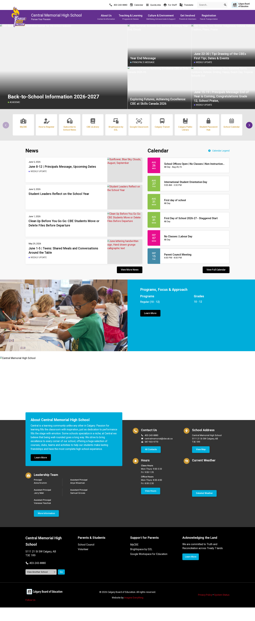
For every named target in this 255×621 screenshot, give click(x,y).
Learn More (150, 313)
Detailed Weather (204, 493)
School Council (86, 544)
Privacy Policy (205, 595)
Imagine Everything (133, 597)
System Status (222, 595)
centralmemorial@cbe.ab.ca (159, 438)
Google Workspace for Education (148, 554)
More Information (46, 513)
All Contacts (151, 449)
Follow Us (30, 600)
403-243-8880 (151, 435)
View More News (130, 269)
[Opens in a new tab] (240, 5)
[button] (249, 125)
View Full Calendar (216, 269)
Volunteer (83, 549)
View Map (201, 449)
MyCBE (134, 544)
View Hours (150, 491)
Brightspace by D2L (141, 549)
